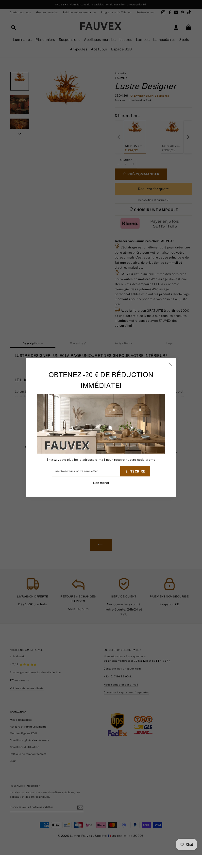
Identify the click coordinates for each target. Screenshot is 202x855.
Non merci (101, 483)
